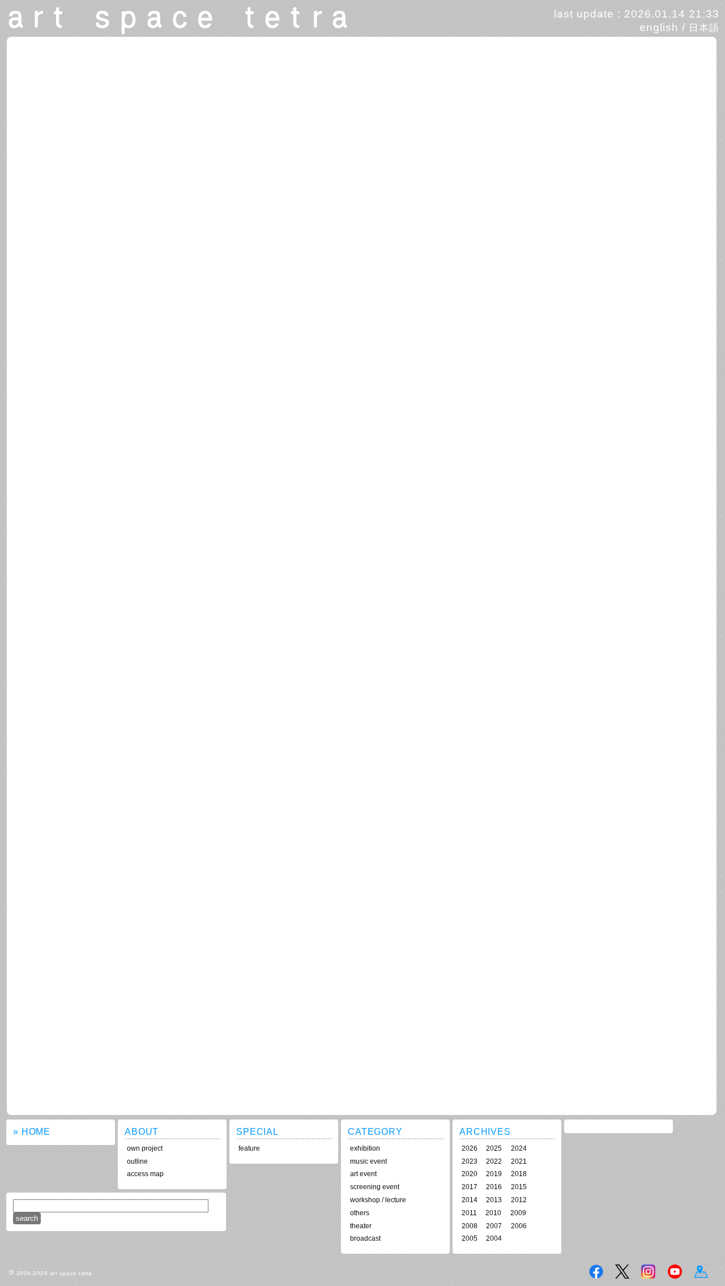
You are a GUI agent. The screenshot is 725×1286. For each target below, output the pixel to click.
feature (249, 1148)
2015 (519, 1187)
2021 (519, 1161)
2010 (493, 1213)
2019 (494, 1174)
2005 (469, 1238)
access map (145, 1174)
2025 (494, 1148)
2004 (494, 1238)
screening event (374, 1187)
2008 (469, 1226)
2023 (469, 1161)
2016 (494, 1187)
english (659, 27)
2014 (469, 1200)
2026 (469, 1148)
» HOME (31, 1132)
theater (361, 1226)
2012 (519, 1200)
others (359, 1213)
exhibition (365, 1148)
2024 (519, 1148)
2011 (469, 1213)
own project (145, 1148)
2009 (518, 1213)
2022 (494, 1161)
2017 (469, 1187)
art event (363, 1174)
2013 (494, 1200)
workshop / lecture (378, 1200)
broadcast (365, 1238)
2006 (519, 1226)
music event (368, 1161)
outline (137, 1161)
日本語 (704, 27)
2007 (494, 1226)
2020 (469, 1174)
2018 (519, 1174)
